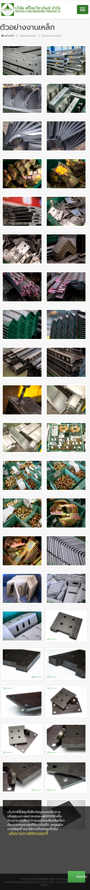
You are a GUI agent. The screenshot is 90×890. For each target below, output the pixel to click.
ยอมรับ (80, 876)
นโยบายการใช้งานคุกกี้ (28, 834)
